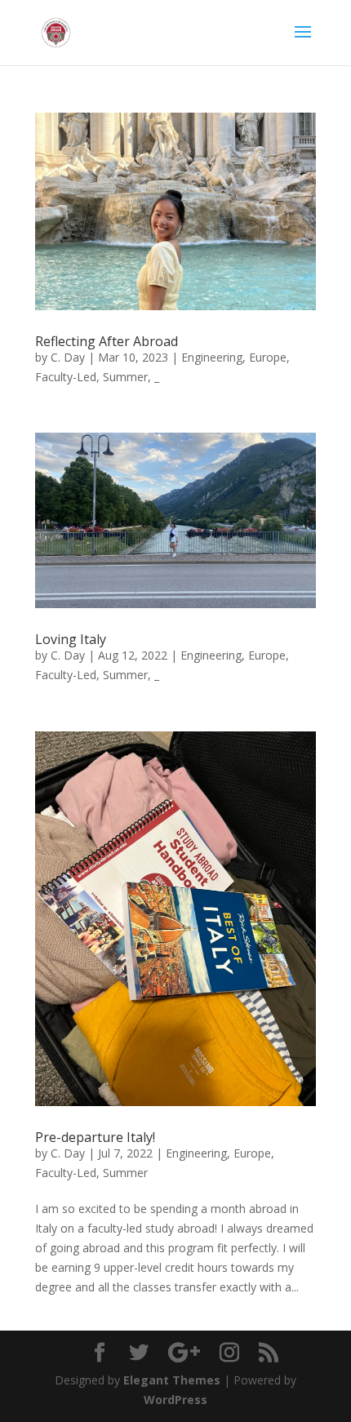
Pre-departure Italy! (95, 1137)
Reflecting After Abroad (106, 341)
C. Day (68, 357)
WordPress (175, 1399)
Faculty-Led (65, 376)
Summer (125, 376)
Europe (268, 357)
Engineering (211, 357)
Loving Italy (70, 639)
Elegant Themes (171, 1380)
